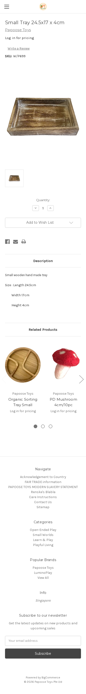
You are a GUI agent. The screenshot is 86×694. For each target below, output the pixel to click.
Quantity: (43, 200)
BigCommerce (51, 677)
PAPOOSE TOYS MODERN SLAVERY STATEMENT (43, 487)
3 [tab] (50, 426)
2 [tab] (43, 426)
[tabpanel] (23, 380)
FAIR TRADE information (43, 482)
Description (43, 261)
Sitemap (43, 507)
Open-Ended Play (43, 530)
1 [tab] (35, 426)
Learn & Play (43, 540)
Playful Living (43, 545)
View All (43, 578)
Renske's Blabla (43, 492)
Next (81, 379)
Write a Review (19, 48)
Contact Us (43, 502)
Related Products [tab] (43, 329)
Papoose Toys (43, 568)
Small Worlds (43, 535)
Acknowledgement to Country (43, 477)
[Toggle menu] (6, 6)
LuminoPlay (43, 573)
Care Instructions (43, 497)
